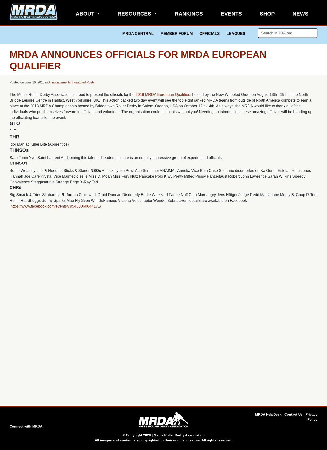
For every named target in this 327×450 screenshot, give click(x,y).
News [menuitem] (301, 14)
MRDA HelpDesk (268, 414)
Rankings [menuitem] (189, 14)
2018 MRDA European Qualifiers (163, 95)
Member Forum (176, 34)
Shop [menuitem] (267, 14)
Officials (209, 34)
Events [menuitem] (231, 14)
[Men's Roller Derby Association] (33, 11)
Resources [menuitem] (135, 14)
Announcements (59, 82)
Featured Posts (84, 82)
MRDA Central (138, 34)
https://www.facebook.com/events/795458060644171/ (56, 206)
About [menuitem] (86, 14)
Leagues (235, 34)
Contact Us (293, 414)
